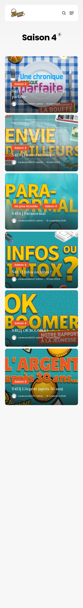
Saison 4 (20, 84)
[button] (71, 13)
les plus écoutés (26, 206)
